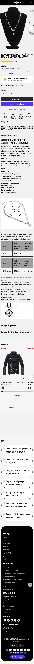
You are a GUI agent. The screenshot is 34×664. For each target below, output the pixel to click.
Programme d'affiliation (9, 597)
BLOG (4, 559)
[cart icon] (31, 2)
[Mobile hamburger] (3, 3)
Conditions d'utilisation (9, 583)
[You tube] (18, 620)
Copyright (5, 586)
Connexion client (7, 603)
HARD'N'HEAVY (13, 639)
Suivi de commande (8, 606)
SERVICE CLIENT (9, 593)
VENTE (5, 556)
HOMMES (5, 540)
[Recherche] (27, 2)
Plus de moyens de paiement (17, 109)
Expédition (9, 69)
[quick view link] (23, 378)
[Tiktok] (15, 620)
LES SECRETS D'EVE (8, 628)
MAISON (5, 547)
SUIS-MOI (6, 616)
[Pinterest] (12, 620)
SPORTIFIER (6, 631)
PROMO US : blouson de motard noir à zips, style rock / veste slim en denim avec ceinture (13, 382)
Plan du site (6, 612)
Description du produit (9, 135)
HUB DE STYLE (7, 553)
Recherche (6, 567)
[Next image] (31, 28)
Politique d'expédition (8, 325)
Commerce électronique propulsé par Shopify (21, 640)
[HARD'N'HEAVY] (17, 3)
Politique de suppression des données (13, 579)
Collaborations (7, 600)
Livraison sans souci (8, 589)
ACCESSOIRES (7, 543)
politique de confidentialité (10, 570)
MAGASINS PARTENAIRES (12, 624)
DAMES (5, 537)
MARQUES (6, 550)
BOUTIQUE (7, 534)
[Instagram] (8, 620)
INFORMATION (8, 563)
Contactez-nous (7, 609)
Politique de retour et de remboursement (15, 332)
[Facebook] (5, 620)
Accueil (3, 126)
